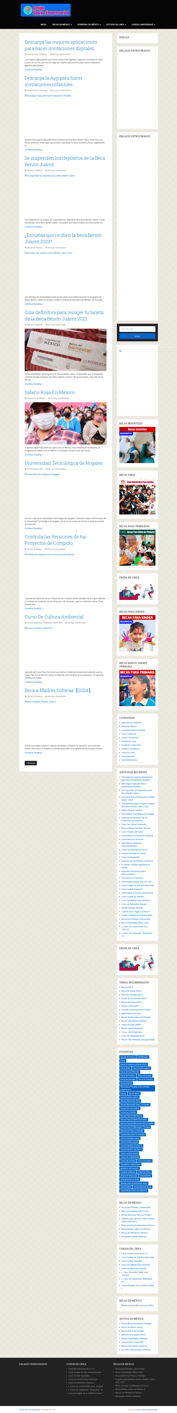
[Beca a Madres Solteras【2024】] (66, 721)
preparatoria (145, 1176)
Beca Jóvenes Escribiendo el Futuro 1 (138, 1225)
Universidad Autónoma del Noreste (137, 893)
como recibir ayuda (129, 1142)
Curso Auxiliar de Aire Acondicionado (137, 885)
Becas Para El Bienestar (132, 1028)
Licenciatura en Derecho (132, 839)
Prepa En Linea (128, 752)
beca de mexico (128, 1075)
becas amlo (134, 1093)
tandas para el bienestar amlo (134, 1183)
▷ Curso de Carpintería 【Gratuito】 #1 (85, 1390)
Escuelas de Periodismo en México (137, 861)
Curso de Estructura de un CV (134, 850)
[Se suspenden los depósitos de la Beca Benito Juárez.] (66, 195)
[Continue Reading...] (34, 69)
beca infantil (126, 1083)
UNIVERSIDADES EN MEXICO (134, 1191)
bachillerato (143, 1057)
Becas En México (61, 24)
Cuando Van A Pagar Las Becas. (135, 911)
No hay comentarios (61, 54)
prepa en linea (144, 1172)
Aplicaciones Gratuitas (37, 54)
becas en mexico (128, 1112)
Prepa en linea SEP (129, 1006)
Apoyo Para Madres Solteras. (134, 1338)
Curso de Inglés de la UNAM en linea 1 (85, 1393)
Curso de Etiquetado (130, 857)
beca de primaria (128, 1079)
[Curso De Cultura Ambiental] (66, 648)
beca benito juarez (141, 1068)
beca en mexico (145, 1079)
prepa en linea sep (129, 1176)
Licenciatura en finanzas (132, 878)
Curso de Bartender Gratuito (134, 904)
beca (123, 1060)
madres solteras (128, 1172)
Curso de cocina (128, 1161)
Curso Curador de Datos (132, 832)
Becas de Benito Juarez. (132, 1327)
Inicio (43, 24)
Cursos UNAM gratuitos (131, 1032)
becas (123, 1093)
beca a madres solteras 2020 (134, 1064)
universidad (126, 1187)
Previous (31, 763)
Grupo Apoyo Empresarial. (29, 1410)
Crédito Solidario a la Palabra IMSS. (137, 915)
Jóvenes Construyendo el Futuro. (136, 1010)
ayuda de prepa (128, 1057)
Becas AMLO (127, 987)
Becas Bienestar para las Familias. (136, 1323)
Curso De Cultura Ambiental (54, 617)
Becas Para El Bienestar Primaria (135, 1127)
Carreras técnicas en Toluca (133, 853)
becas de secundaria (130, 1108)
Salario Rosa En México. (50, 392)
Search (137, 336)
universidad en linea (142, 1187)
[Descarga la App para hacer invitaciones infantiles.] (66, 115)
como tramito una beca (131, 1149)
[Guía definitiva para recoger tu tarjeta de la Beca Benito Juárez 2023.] (66, 350)
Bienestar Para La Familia (132, 1131)
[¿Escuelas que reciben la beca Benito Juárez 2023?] (66, 273)
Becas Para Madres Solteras (134, 1021)
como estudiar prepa (130, 1138)
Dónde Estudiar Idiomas (132, 908)
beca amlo (125, 1068)
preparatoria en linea (130, 1179)
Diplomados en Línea (131, 1013)
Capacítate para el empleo (133, 1134)
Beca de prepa (144, 1075)
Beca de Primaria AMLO (132, 995)
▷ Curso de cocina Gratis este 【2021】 (86, 1386)
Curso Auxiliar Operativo (132, 889)
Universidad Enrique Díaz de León (136, 882)
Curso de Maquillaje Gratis (133, 1036)
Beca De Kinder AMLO (131, 991)
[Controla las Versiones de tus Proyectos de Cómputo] (66, 574)
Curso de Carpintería (130, 1157)
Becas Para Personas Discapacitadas (138, 1039)
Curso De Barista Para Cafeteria (135, 900)
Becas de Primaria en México (134, 1233)
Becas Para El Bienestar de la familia (137, 1123)
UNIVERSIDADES (35, 469)
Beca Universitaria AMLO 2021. (135, 923)
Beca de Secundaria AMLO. (133, 1335)
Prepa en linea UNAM (131, 1025)
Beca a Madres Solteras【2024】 (59, 690)
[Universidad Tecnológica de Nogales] (66, 494)
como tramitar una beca (131, 1146)
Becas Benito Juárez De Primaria (136, 1017)
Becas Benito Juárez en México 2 (136, 1229)
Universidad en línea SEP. (132, 1342)
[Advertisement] (137, 90)
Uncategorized (128, 756)
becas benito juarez (129, 1097)
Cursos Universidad (142, 24)
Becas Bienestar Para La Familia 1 (136, 1215)
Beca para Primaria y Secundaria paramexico (135, 1088)
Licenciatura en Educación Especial (137, 835)
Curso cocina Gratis (129, 1153)
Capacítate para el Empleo (133, 730)
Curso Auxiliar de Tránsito (132, 897)
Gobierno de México (88, 24)
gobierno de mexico (130, 1168)
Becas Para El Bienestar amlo (134, 1119)
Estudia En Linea (115, 24)
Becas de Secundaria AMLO (134, 998)
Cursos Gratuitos (34, 549)
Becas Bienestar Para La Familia (135, 1105)
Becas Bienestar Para (130, 1101)
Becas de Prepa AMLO (131, 1002)
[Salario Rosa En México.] (66, 423)
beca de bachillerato (130, 1072)
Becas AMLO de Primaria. (132, 1331)
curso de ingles (144, 1161)
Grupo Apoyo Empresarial (147, 1410)
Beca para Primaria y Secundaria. (136, 919)
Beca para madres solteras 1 (134, 1236)
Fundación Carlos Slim (53, 623)
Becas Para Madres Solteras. (134, 1346)
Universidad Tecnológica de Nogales (64, 463)
